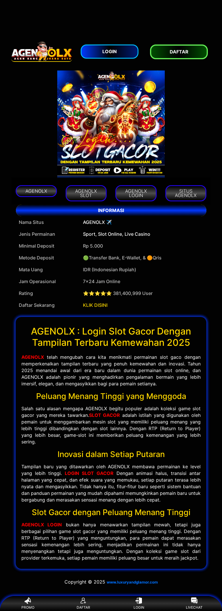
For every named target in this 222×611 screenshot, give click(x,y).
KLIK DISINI (95, 305)
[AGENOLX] (41, 51)
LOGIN (139, 607)
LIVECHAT (194, 607)
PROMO (27, 607)
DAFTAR (83, 607)
